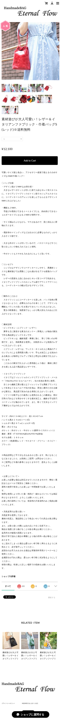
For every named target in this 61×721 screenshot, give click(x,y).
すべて (8, 586)
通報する (51, 597)
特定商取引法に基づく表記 (30, 703)
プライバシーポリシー (8, 703)
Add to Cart (30, 160)
